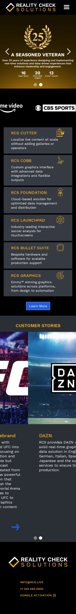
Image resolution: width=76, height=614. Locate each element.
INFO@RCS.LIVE (32, 582)
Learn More (38, 306)
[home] (31, 7)
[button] (66, 7)
